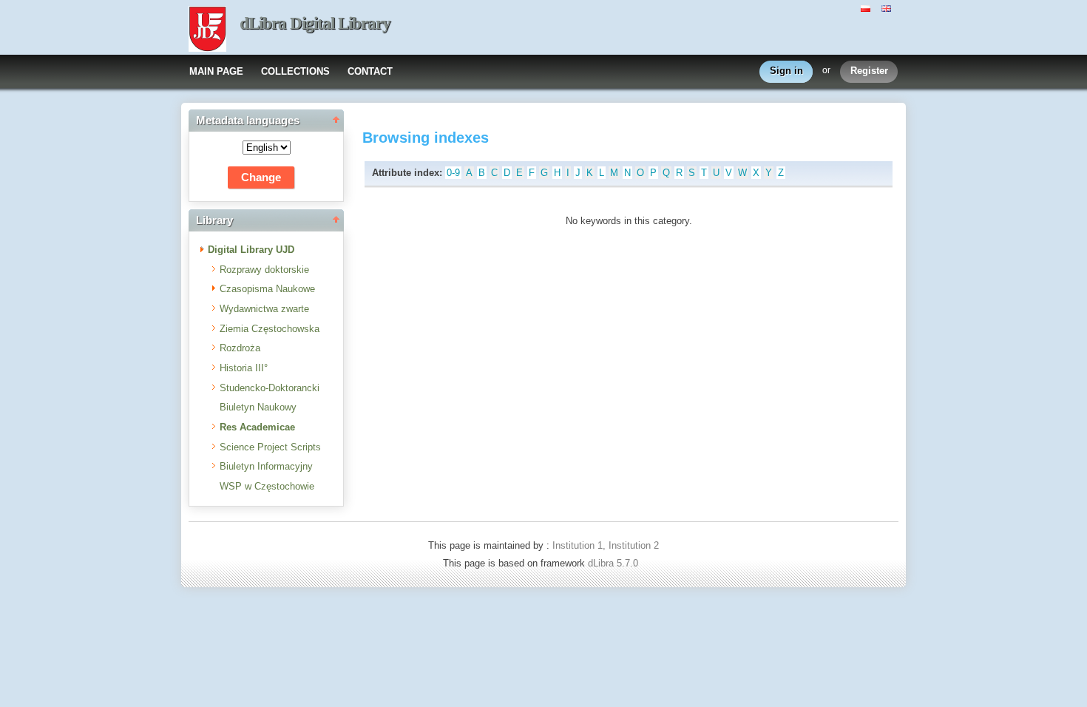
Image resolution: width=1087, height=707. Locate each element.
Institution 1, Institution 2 (605, 545)
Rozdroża (240, 348)
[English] (888, 7)
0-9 (453, 172)
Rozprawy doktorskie (264, 269)
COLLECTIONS (295, 71)
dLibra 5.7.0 (614, 563)
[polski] (867, 7)
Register (869, 70)
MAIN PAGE (216, 71)
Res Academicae (257, 427)
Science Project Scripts (270, 447)
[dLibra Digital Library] (207, 30)
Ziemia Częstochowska (269, 328)
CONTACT (370, 71)
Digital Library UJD (251, 249)
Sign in (786, 70)
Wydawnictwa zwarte (264, 308)
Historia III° (244, 367)
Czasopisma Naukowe (267, 288)
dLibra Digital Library (315, 23)
